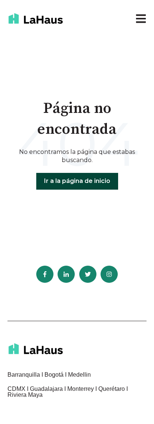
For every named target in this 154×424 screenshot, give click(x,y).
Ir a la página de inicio (77, 180)
